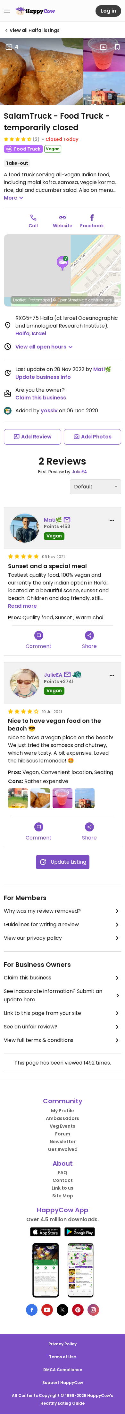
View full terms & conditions (38, 1040)
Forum (62, 1134)
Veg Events (62, 1126)
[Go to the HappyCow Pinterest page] (78, 1310)
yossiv (49, 410)
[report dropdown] (112, 520)
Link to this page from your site (42, 1013)
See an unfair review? (30, 1026)
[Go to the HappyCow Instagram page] (93, 1310)
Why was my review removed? (42, 911)
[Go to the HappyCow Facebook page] (32, 1310)
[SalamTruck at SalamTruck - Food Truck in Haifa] (104, 88)
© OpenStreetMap (70, 300)
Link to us (62, 1188)
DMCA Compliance (62, 1369)
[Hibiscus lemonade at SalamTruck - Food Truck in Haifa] (104, 55)
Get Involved (63, 1149)
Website (62, 225)
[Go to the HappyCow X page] (62, 1310)
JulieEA (79, 471)
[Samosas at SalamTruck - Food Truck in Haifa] (41, 71)
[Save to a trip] (103, 47)
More (10, 197)
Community (62, 1100)
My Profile (62, 1110)
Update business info (43, 377)
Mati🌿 (102, 369)
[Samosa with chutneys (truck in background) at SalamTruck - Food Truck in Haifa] (18, 798)
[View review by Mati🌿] (24, 528)
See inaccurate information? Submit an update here (53, 995)
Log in (108, 11)
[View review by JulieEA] (24, 683)
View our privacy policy (33, 938)
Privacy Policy (62, 1344)
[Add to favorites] (117, 47)
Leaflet (19, 300)
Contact (63, 1180)
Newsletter (63, 1141)
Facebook (92, 225)
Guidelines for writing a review (41, 924)
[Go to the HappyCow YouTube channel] (47, 1310)
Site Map (62, 1196)
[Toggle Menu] (7, 11)
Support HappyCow (62, 1382)
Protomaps (39, 300)
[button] (62, 263)
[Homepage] (35, 10)
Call (33, 225)
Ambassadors (62, 1118)
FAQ (62, 1172)
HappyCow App (62, 1209)
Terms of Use (62, 1357)
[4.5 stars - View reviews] (17, 139)
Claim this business (40, 397)
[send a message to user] (68, 520)
